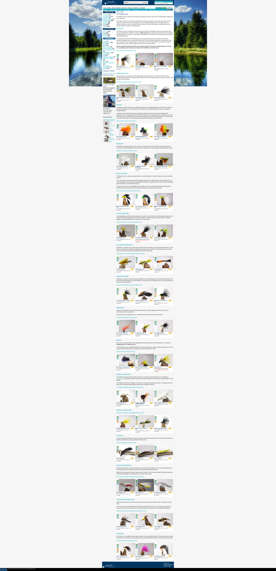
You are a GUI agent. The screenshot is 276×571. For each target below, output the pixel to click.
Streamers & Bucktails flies (123, 465)
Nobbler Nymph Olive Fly (122, 428)
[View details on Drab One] (163, 365)
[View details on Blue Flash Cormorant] (125, 365)
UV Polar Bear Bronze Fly (141, 237)
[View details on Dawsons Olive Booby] (163, 165)
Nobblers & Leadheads (108, 58)
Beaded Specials (106, 42)
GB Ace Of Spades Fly (140, 300)
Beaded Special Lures (122, 73)
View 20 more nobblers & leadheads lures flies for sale (130, 412)
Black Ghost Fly (139, 492)
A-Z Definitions (135, 9)
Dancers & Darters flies (122, 213)
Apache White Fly (139, 66)
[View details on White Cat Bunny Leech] (163, 205)
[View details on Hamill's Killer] (125, 267)
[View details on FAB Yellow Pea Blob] (163, 135)
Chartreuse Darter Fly (159, 237)
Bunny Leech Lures (121, 173)
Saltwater (105, 22)
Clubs (120, 9)
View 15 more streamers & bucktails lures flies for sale (130, 476)
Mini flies (118, 340)
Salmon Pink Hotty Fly (122, 333)
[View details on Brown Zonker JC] (125, 555)
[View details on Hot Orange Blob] (125, 135)
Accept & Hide (4, 569)
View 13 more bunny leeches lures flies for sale (128, 190)
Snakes (104, 61)
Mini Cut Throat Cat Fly (141, 367)
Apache (105, 41)
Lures (104, 33)
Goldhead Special (107, 52)
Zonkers (105, 68)
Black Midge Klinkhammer (111, 135)
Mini (104, 55)
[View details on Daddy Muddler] (125, 401)
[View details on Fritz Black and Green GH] (163, 299)
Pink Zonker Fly (139, 556)
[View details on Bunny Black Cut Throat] (125, 205)
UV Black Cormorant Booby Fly (140, 167)
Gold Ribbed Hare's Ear (111, 130)
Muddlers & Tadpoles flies (123, 374)
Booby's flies (120, 143)
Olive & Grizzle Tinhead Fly (141, 429)
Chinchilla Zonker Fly (159, 556)
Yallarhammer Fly (139, 269)
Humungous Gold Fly (159, 97)
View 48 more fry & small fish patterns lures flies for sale (130, 253)
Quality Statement (113, 9)
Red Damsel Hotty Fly (140, 333)
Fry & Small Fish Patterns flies (124, 244)
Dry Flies (105, 31)
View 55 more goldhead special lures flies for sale (129, 284)
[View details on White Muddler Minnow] (163, 401)
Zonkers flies (119, 533)
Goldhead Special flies (122, 276)
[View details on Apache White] (144, 65)
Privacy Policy (167, 566)
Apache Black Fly (120, 66)
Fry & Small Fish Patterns (109, 49)
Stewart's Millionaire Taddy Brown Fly (140, 403)
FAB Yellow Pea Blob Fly (160, 136)
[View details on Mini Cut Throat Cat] (144, 365)
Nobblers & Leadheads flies (124, 410)
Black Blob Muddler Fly (141, 136)
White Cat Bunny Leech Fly (160, 207)
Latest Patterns (152, 9)
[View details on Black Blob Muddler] (144, 135)
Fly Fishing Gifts (107, 16)
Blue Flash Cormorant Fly (122, 367)
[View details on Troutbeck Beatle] (125, 525)
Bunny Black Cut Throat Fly (122, 207)
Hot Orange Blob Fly (121, 136)
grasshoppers (119, 378)
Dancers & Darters (107, 48)
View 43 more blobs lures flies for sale (126, 120)
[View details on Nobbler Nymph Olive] (125, 427)
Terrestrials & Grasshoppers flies (125, 499)
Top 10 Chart (144, 9)
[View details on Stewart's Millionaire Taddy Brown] (144, 401)
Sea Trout (105, 23)
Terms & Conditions (169, 564)
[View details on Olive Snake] (163, 457)
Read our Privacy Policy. (31, 568)
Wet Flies (105, 35)
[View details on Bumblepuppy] (125, 491)
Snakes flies (119, 435)
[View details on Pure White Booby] (125, 165)
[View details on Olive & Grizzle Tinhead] (144, 427)
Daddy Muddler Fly (121, 402)
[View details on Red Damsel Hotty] (144, 331)
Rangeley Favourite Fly (160, 492)
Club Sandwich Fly (140, 526)
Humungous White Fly (140, 97)
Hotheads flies (120, 307)
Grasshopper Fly (158, 526)
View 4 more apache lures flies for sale (126, 50)
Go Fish (145, 2)
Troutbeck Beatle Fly (121, 526)
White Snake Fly (139, 458)
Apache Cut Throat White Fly (160, 67)
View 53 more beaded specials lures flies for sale (128, 82)
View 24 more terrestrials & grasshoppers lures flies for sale (131, 510)
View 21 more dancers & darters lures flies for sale (129, 222)
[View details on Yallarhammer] (144, 267)
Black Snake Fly (120, 458)
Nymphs (105, 34)
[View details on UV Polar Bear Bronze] (144, 236)
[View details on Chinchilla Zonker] (163, 555)
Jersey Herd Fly (158, 269)
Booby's (105, 45)
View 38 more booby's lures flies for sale (126, 150)
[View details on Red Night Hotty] (163, 331)
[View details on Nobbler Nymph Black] (163, 427)
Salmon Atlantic (106, 20)
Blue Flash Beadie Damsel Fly (123, 98)
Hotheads (105, 54)
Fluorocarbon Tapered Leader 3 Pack (112, 139)
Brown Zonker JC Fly (121, 556)
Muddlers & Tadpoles (108, 56)
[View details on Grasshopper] (163, 525)
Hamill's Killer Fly (120, 269)
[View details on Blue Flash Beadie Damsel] (125, 96)
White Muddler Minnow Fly (161, 402)
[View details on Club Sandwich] (144, 525)
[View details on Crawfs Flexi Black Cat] (125, 299)
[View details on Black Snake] (125, 457)
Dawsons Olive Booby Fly (160, 166)
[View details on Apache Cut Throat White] (163, 65)
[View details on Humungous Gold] (163, 96)
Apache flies (119, 28)
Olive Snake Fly (158, 458)
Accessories (142, 7)
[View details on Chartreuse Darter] (163, 236)
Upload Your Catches (108, 73)
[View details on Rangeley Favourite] (163, 491)
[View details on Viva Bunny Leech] (144, 205)
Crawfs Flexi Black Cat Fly (123, 300)
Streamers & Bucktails (108, 62)
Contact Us (169, 7)
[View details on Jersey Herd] (163, 267)
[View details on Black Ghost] (144, 491)
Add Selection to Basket (109, 119)
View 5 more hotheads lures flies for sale (126, 317)
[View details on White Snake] (144, 457)
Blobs (104, 44)
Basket (164, 7)
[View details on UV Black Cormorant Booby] (144, 165)
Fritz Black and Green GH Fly (160, 301)
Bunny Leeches (106, 46)
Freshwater (105, 17)
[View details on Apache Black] (125, 65)
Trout (104, 24)
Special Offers (127, 9)
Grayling (105, 26)
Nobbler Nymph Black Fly (160, 428)
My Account (159, 7)
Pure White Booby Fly (121, 166)
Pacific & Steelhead (107, 19)
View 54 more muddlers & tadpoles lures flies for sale (129, 387)
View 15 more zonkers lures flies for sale (126, 540)
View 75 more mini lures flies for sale (125, 351)
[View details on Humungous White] (144, 96)
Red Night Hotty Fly (159, 333)
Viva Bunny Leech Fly (140, 206)
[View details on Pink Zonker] (144, 555)
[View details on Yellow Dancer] (125, 236)
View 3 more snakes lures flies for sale (126, 442)
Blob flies (119, 104)
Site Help (105, 9)
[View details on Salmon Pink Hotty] (125, 331)
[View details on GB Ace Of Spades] (144, 299)
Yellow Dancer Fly (120, 237)
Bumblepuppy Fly (120, 492)
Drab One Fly (157, 367)
